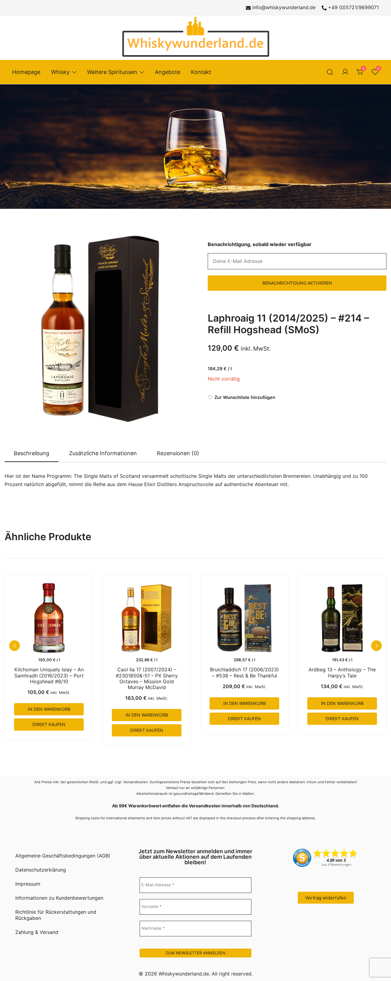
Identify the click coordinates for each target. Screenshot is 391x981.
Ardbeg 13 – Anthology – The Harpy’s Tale (342, 672)
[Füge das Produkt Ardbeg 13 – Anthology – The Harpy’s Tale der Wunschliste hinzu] (371, 641)
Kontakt (201, 72)
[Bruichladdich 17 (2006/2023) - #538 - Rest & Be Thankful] (244, 618)
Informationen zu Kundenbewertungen (59, 898)
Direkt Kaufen (48, 724)
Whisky (60, 72)
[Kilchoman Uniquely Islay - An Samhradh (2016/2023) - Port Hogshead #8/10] (49, 618)
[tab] (31, 454)
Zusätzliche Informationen (103, 453)
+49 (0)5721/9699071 (353, 7)
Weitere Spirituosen (112, 72)
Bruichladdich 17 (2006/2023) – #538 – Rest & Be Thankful (244, 672)
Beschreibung (31, 453)
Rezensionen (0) (178, 453)
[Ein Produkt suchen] (330, 72)
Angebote (167, 72)
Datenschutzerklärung (40, 870)
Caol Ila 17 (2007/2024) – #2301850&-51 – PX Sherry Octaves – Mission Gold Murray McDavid (147, 678)
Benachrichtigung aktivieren (297, 283)
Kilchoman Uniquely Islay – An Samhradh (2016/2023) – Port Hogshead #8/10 (49, 675)
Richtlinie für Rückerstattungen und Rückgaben (55, 915)
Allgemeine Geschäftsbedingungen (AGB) (62, 856)
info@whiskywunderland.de (284, 7)
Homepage (26, 72)
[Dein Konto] (345, 72)
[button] (376, 645)
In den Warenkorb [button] (49, 709)
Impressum (27, 884)
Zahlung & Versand (36, 932)
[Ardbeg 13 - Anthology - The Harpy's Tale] (342, 618)
